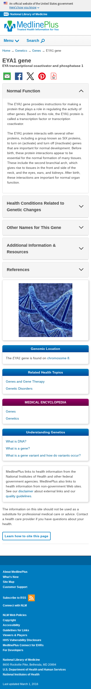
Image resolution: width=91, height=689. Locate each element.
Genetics (12, 418)
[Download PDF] (53, 76)
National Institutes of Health (21, 674)
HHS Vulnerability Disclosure (22, 640)
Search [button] (33, 40)
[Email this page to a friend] (7, 76)
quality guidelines (18, 496)
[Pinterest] (42, 76)
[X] (30, 76)
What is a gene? (18, 448)
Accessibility (11, 625)
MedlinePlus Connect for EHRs (23, 645)
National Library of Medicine (28, 14)
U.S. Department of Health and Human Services (34, 669)
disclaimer (25, 491)
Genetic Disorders (19, 388)
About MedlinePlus (15, 571)
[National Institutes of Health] (7, 14)
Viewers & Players (15, 635)
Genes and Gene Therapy (25, 381)
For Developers (13, 650)
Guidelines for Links (16, 630)
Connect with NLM (15, 605)
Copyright (9, 620)
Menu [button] (9, 41)
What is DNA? (16, 441)
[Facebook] (18, 76)
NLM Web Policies (15, 615)
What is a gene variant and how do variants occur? (43, 455)
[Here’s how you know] (45, 5)
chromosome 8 (58, 358)
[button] (81, 90)
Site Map (8, 582)
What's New (10, 577)
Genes (11, 411)
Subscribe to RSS (14, 597)
